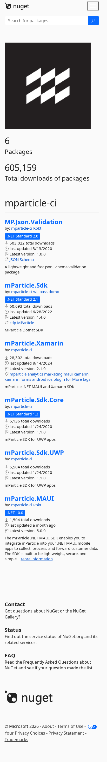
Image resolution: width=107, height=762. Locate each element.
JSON (14, 259)
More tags (81, 379)
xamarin (81, 374)
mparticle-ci (22, 228)
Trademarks (16, 739)
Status (13, 629)
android (39, 379)
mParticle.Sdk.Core (34, 400)
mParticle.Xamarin (34, 343)
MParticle (25, 322)
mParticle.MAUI (29, 498)
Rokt (37, 228)
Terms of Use (70, 726)
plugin (59, 379)
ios (49, 379)
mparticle (18, 374)
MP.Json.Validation (34, 222)
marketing (53, 374)
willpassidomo (46, 291)
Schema (27, 259)
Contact (15, 604)
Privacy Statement (66, 733)
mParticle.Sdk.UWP (34, 452)
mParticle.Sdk (26, 285)
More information (37, 558)
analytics (35, 374)
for (68, 379)
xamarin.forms (18, 379)
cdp (13, 322)
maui (68, 374)
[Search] (93, 20)
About (48, 726)
